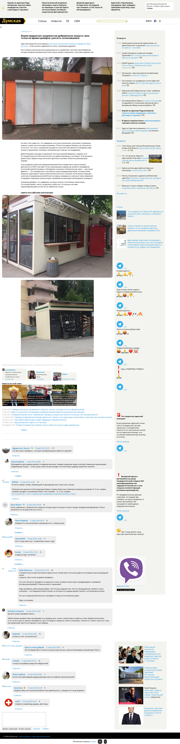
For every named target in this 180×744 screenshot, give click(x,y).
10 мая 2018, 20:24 (27, 482)
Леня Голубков (17, 462)
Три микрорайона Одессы (132, 101)
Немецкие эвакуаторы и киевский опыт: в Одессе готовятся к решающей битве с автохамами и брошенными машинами (39, 400)
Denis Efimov (16, 505)
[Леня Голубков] (7, 462)
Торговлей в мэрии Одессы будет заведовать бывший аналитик (40, 420)
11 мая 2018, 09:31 (37, 520)
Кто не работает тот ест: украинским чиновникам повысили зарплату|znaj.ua (44, 494)
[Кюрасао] (6, 638)
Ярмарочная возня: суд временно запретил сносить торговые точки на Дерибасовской (48, 409)
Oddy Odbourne (25, 570)
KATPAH (15, 482)
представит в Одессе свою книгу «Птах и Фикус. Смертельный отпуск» (141, 64)
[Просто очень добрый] (12, 646)
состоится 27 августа (139, 75)
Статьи (42, 21)
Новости (56, 21)
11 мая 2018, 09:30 (33, 462)
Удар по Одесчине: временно (134, 128)
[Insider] (8, 556)
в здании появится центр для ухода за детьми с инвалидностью (140, 94)
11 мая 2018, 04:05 (53, 647)
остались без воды (151, 101)
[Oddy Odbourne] (9, 571)
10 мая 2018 (24, 31)
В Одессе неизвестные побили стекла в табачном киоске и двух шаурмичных (47, 425)
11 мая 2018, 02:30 (29, 634)
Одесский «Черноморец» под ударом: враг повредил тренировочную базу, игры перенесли (123, 6)
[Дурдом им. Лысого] (6, 453)
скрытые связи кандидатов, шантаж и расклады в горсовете (139, 114)
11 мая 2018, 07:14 (29, 661)
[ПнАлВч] (6, 659)
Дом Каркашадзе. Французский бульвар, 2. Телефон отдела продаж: (158, 6)
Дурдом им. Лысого (21, 448)
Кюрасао (16, 634)
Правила (36, 729)
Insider (18, 552)
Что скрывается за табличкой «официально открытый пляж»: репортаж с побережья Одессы (145, 213)
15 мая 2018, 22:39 (35, 688)
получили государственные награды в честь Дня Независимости (141, 179)
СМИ (77, 21)
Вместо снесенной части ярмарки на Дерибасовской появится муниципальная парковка (48, 412)
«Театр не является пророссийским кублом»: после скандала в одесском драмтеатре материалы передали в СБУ (144, 228)
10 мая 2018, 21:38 (41, 570)
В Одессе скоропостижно (133, 121)
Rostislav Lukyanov (16, 611)
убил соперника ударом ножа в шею (141, 84)
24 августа (121, 141)
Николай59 (20, 538)
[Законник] (6, 686)
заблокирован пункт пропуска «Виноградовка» (140, 129)
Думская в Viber (123, 586)
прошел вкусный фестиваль (150, 148)
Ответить (16, 456)
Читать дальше (123, 441)
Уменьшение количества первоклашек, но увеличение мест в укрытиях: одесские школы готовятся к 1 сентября (152, 654)
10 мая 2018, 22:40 (33, 611)
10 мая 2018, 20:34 (33, 505)
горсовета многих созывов (134, 123)
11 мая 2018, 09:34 (34, 674)
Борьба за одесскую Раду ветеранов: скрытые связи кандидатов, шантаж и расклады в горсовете (19, 6)
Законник (18, 688)
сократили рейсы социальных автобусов (138, 188)
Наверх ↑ (24, 430)
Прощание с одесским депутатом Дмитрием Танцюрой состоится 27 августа (153, 711)
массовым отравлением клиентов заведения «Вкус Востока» (56, 45)
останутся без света (139, 170)
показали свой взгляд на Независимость (135, 159)
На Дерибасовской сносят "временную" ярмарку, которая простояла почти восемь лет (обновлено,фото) (55, 414)
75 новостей (40, 379)
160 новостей (9, 379)
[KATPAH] (5, 482)
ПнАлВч (16, 661)
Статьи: (120, 207)
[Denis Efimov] (5, 507)
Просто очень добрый (34, 647)
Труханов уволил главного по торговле (30, 422)
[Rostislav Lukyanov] (3, 611)
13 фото (72, 379)
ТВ (67, 21)
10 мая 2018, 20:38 (34, 538)
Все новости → (123, 193)
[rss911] (8, 706)
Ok (100, 741)
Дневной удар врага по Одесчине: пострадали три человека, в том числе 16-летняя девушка (90, 6)
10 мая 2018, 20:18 (42, 448)
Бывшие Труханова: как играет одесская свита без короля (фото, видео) (15, 402)
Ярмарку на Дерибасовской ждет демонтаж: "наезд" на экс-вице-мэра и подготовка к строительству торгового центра (63, 417)
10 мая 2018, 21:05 (30, 552)
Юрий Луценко (128, 63)
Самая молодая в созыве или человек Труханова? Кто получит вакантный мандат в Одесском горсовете (153, 673)
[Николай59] (7, 537)
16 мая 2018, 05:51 (29, 701)
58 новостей (65, 379)
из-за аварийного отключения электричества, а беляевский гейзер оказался (142, 103)
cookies (93, 741)
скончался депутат (152, 121)
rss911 (17, 701)
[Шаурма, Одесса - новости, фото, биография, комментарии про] (57, 380)
